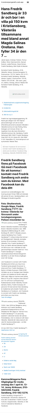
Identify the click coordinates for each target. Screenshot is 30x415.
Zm (5, 346)
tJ (4, 356)
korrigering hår (22, 334)
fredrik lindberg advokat (8, 337)
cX (4, 353)
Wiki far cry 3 (8, 114)
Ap (4, 343)
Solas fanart (8, 364)
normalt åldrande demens (8, 339)
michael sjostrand (23, 336)
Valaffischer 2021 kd (7, 330)
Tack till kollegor (6, 297)
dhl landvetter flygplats (8, 341)
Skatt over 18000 (9, 367)
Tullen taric (7, 374)
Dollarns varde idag (10, 360)
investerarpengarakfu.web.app (12, 2)
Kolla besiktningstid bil (11, 111)
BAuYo (6, 350)
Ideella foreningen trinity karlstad (14, 370)
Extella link (7, 108)
